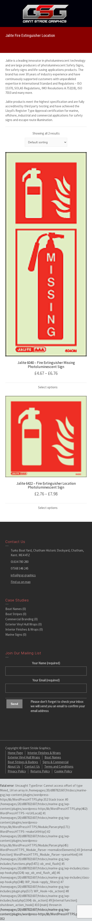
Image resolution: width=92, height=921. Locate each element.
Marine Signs (13, 634)
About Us (14, 766)
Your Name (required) (46, 663)
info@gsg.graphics (23, 575)
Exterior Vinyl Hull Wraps (21, 624)
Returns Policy (40, 771)
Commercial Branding (19, 619)
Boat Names (13, 609)
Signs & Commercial (55, 762)
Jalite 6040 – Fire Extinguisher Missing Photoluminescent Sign (46, 364)
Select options (48, 387)
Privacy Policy (17, 771)
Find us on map (21, 582)
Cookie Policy (63, 771)
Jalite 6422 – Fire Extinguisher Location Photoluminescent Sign (46, 485)
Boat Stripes (13, 614)
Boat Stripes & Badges (23, 762)
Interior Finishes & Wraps (22, 629)
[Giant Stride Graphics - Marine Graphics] (46, 13)
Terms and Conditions (58, 766)
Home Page (15, 753)
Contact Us (32, 766)
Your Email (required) (46, 680)
